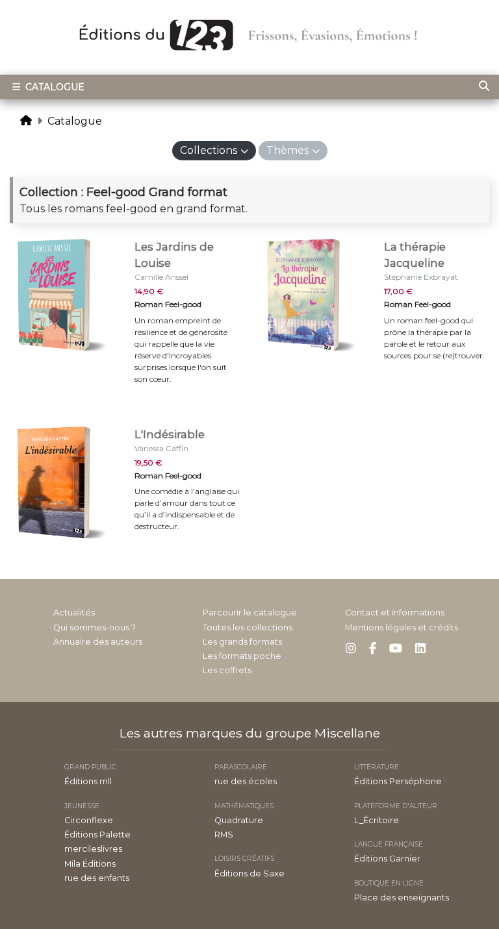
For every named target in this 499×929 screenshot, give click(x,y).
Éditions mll (88, 781)
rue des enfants (96, 878)
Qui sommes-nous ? (94, 627)
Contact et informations (394, 612)
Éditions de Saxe (249, 873)
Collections (208, 150)
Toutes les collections (247, 627)
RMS (223, 834)
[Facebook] (372, 649)
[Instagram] (351, 649)
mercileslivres (93, 849)
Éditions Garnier (387, 858)
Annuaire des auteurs (97, 642)
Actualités (74, 612)
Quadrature (238, 820)
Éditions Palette (97, 834)
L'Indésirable (169, 434)
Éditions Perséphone (398, 781)
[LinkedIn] (420, 649)
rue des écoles (245, 781)
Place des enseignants (401, 897)
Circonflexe (88, 820)
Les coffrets (227, 670)
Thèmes (287, 150)
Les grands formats (242, 642)
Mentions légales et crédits (401, 627)
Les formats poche (242, 656)
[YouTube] (395, 649)
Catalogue (53, 87)
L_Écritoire (376, 820)
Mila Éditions (90, 864)
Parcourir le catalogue (250, 612)
